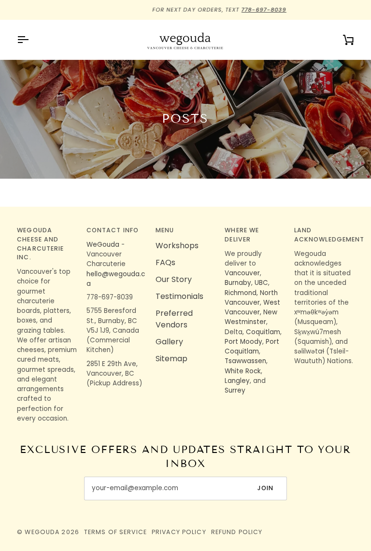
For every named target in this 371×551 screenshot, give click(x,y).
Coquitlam (263, 332)
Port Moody (243, 341)
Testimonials (179, 296)
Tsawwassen (245, 361)
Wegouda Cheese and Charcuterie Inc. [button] (40, 243)
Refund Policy (237, 532)
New (270, 312)
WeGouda (102, 244)
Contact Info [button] (112, 230)
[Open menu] (31, 39)
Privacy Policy (179, 532)
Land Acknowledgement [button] (324, 234)
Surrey (235, 390)
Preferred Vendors (174, 319)
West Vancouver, (252, 307)
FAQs (165, 262)
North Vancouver (251, 297)
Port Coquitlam (252, 346)
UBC (261, 282)
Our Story (174, 279)
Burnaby (238, 282)
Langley (237, 380)
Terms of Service (115, 532)
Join (265, 488)
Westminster (245, 321)
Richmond (241, 292)
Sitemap (171, 358)
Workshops (177, 245)
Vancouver (242, 273)
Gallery (169, 341)
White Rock (243, 371)
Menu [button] (165, 230)
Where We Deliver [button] (242, 234)
